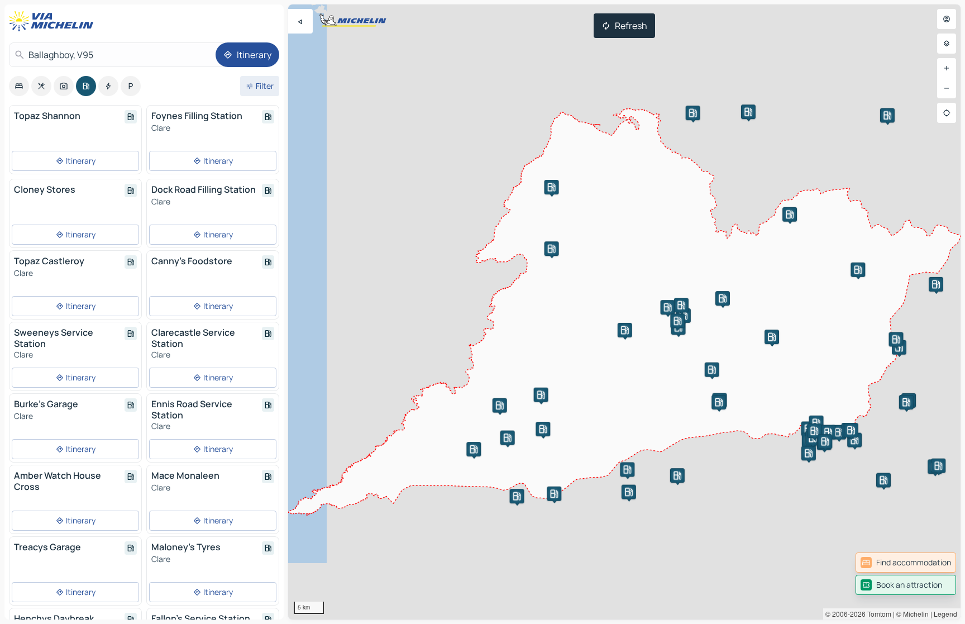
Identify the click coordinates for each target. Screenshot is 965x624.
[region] (624, 312)
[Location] (946, 113)
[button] (627, 469)
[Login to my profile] (946, 19)
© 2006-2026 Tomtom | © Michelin (877, 613)
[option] (19, 86)
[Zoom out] (946, 88)
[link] (906, 562)
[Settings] (946, 44)
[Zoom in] (946, 68)
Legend (945, 613)
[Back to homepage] (53, 21)
